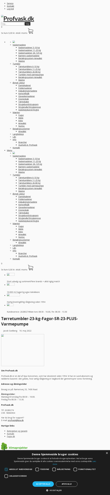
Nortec (21, 126)
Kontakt (10, 6)
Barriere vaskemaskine (28, 55)
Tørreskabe (23, 101)
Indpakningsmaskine (27, 90)
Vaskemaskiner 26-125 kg (30, 53)
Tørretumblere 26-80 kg (29, 72)
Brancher (22, 142)
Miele (20, 118)
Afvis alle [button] (67, 484)
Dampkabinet (24, 85)
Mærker (16, 112)
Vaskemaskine (19, 44)
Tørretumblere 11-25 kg (29, 69)
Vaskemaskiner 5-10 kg (29, 47)
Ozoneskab (23, 99)
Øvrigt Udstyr (19, 82)
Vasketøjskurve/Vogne (28, 109)
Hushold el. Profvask (27, 145)
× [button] (107, 453)
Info (14, 139)
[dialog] (55, 472)
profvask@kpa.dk (16, 420)
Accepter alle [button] (43, 484)
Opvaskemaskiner (26, 96)
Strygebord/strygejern (28, 104)
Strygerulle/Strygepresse (29, 107)
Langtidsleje (18, 134)
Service (10, 3)
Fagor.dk (11, 436)
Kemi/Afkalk (23, 93)
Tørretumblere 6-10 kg (28, 66)
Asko (20, 120)
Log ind (10, 8)
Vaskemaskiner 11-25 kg (29, 50)
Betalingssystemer (21, 128)
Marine (21, 61)
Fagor (21, 115)
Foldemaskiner (25, 88)
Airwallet (22, 123)
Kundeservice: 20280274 (18, 311)
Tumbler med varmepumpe (31, 74)
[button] (55, 490)
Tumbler (16, 63)
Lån (14, 136)
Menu (9, 150)
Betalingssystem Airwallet (30, 58)
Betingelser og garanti (17, 431)
